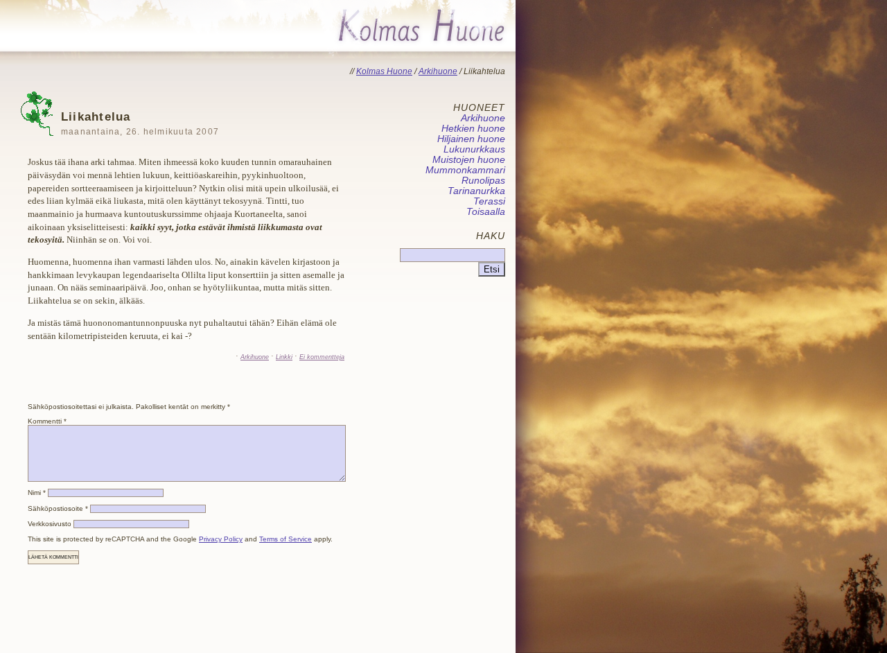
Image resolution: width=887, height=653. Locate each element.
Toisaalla (485, 212)
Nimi (37, 492)
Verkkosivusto (49, 524)
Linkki (284, 356)
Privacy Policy (221, 539)
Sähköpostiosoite (58, 508)
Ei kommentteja (321, 356)
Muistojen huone (468, 160)
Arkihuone (254, 356)
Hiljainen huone (471, 139)
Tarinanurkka (476, 191)
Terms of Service (285, 539)
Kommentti (47, 421)
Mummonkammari (465, 170)
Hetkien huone (473, 128)
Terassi (489, 201)
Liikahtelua (140, 123)
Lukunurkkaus (474, 149)
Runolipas (483, 180)
